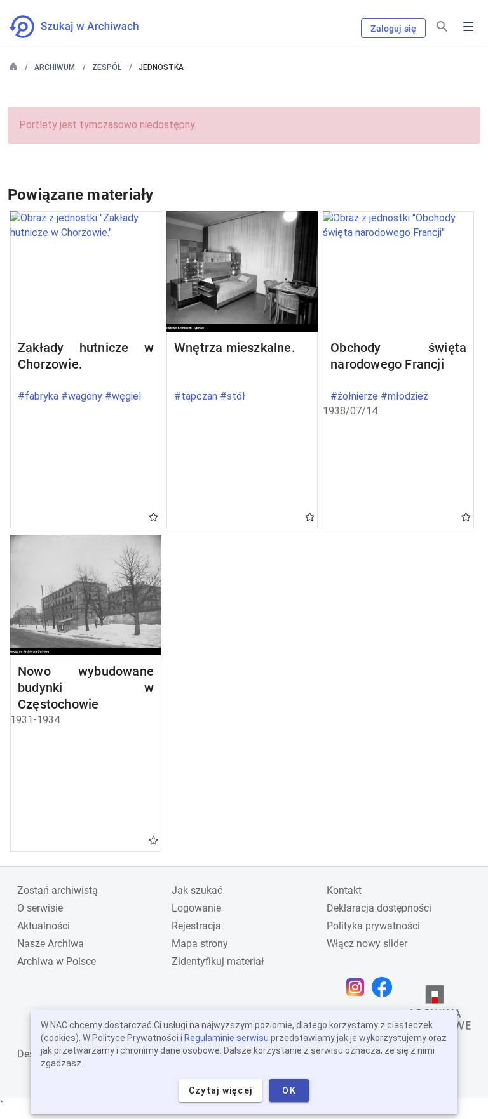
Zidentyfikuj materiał (218, 961)
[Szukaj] (442, 27)
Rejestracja (196, 926)
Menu (468, 26)
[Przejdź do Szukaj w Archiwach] (85, 26)
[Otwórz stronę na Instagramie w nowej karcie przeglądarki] (358, 987)
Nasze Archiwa (50, 944)
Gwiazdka (153, 516)
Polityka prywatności (373, 926)
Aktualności (43, 926)
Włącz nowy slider (367, 944)
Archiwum (54, 67)
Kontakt (344, 890)
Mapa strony (200, 944)
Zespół (106, 67)
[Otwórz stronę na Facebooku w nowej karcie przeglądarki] (385, 987)
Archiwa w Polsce (56, 961)
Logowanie (196, 908)
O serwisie (40, 908)
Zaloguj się (393, 28)
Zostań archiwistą (57, 890)
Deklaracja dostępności (379, 908)
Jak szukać (197, 890)
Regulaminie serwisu (226, 1038)
